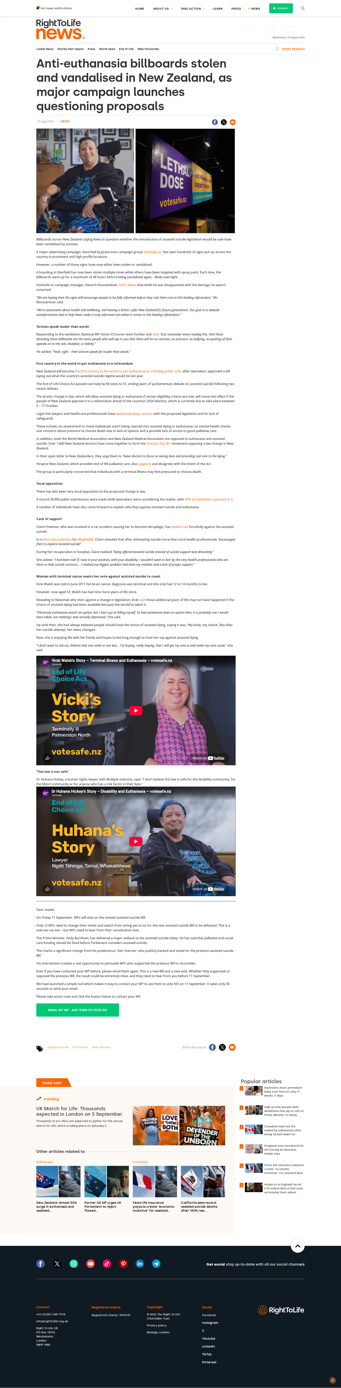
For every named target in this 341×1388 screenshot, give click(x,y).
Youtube (208, 1338)
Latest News (44, 49)
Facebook (209, 1315)
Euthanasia (80, 1047)
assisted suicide (58, 1047)
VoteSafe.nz (152, 252)
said (155, 334)
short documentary (57, 539)
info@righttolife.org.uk (52, 1321)
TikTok (207, 1354)
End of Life (126, 49)
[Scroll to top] (298, 1246)
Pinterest (209, 1362)
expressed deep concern (134, 413)
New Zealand (101, 1047)
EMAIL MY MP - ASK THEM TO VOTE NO (77, 1010)
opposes (144, 464)
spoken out (179, 527)
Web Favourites (148, 49)
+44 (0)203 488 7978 (50, 1314)
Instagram (210, 1323)
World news (107, 49)
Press (91, 49)
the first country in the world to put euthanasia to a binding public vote (128, 371)
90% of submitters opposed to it (209, 499)
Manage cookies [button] (158, 1332)
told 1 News (128, 285)
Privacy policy (157, 1325)
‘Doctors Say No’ (158, 443)
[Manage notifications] (333, 1380)
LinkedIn (208, 1346)
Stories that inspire (70, 49)
